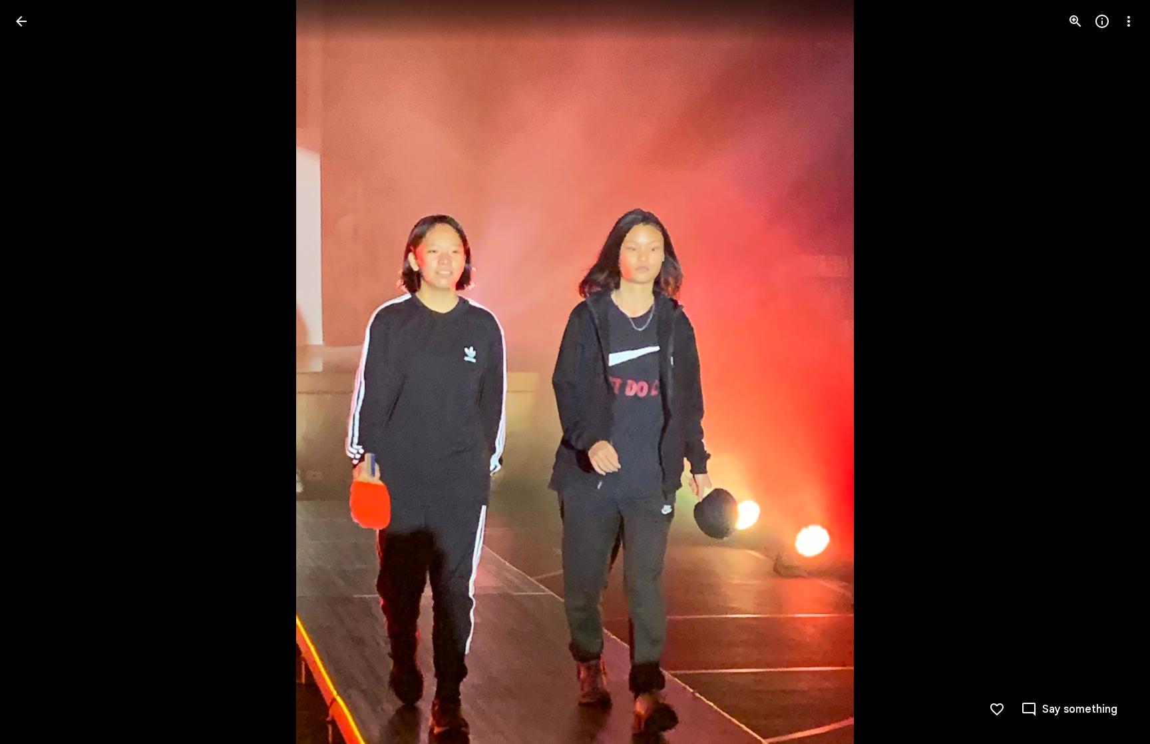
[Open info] (1102, 21)
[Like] (997, 709)
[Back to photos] (21, 21)
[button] (37, 372)
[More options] (1128, 21)
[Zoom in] (1075, 21)
